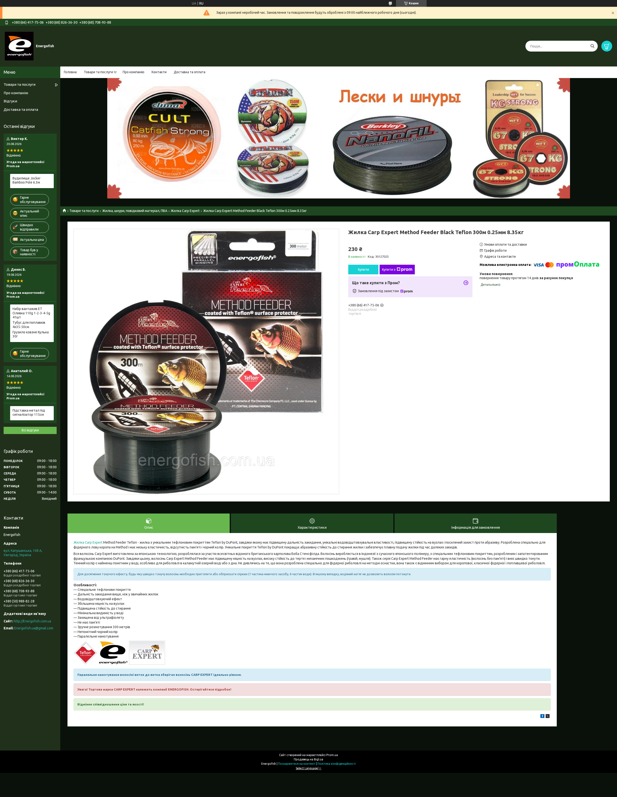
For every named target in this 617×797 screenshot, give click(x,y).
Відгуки (10, 101)
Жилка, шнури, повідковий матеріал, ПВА (134, 211)
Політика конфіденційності (336, 763)
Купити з (389, 269)
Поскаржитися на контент (296, 763)
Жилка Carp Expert (185, 211)
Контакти (159, 72)
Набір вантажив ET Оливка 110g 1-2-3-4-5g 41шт (31, 313)
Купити (363, 269)
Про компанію (133, 72)
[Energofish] (19, 46)
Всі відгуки (30, 430)
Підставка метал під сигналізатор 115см (29, 412)
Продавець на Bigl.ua (308, 759)
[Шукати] (592, 46)
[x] (548, 717)
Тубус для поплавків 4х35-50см (29, 325)
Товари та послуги (98, 72)
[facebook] (542, 717)
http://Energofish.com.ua (32, 621)
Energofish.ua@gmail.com (33, 628)
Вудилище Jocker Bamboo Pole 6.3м (26, 180)
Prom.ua (332, 755)
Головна (70, 72)
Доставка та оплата (189, 72)
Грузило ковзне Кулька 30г (31, 334)
